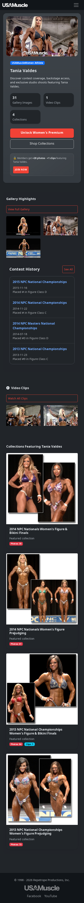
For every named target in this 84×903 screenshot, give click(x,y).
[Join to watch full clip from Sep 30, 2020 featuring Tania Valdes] (61, 415)
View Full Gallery (18, 209)
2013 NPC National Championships (40, 349)
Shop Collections (42, 143)
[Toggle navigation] (76, 5)
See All (68, 269)
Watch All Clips (18, 398)
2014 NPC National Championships (40, 302)
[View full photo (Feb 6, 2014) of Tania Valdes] (23, 225)
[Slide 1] (35, 51)
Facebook (34, 896)
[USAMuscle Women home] (15, 5)
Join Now (21, 169)
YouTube (50, 896)
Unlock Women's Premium (42, 132)
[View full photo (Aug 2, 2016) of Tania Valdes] (61, 225)
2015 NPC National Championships (40, 282)
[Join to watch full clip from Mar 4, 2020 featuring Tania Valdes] (23, 415)
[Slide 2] (42, 51)
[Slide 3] (49, 51)
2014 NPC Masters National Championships (34, 325)
